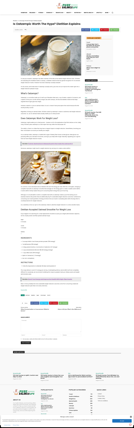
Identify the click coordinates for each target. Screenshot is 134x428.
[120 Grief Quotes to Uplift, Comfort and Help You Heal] (25, 363)
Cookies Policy (7, 425)
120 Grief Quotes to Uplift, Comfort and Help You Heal (25, 376)
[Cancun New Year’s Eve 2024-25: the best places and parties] (107, 46)
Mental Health (89, 84)
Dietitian (28, 295)
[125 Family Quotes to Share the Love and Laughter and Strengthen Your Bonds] (107, 89)
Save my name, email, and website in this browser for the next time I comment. (40, 339)
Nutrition (15, 20)
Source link (24, 290)
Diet (86, 97)
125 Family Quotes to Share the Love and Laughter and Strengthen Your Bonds (93, 89)
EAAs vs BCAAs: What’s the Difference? (69, 309)
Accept (122, 421)
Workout (88, 66)
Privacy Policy (16, 425)
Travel (88, 42)
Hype (38, 295)
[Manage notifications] (130, 424)
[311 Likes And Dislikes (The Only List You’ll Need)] (107, 57)
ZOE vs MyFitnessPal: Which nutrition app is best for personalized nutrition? (91, 101)
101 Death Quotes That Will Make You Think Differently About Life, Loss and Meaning (93, 114)
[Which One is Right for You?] (107, 69)
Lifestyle (88, 54)
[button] (131, 417)
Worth (48, 295)
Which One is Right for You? (93, 68)
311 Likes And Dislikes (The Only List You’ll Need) (92, 57)
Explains (33, 295)
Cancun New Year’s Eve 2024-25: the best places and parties (93, 45)
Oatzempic (43, 295)
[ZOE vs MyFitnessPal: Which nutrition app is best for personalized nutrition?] (107, 101)
